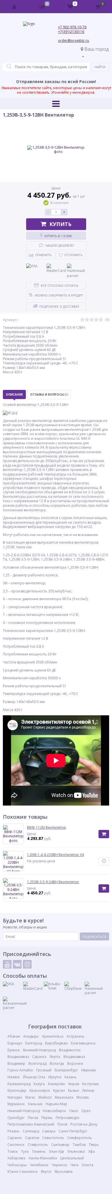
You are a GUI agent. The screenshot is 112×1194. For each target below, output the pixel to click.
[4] (96, 320)
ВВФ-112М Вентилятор (46, 827)
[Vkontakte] (17, 964)
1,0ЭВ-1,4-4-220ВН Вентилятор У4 (55, 855)
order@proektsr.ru (73, 40)
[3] (91, 320)
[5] (101, 320)
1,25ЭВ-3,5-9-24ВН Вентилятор (53, 882)
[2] (87, 320)
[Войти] (14, 6)
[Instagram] (27, 964)
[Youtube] (7, 964)
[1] (82, 320)
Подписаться (94, 936)
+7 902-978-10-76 (72, 27)
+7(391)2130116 (71, 31)
